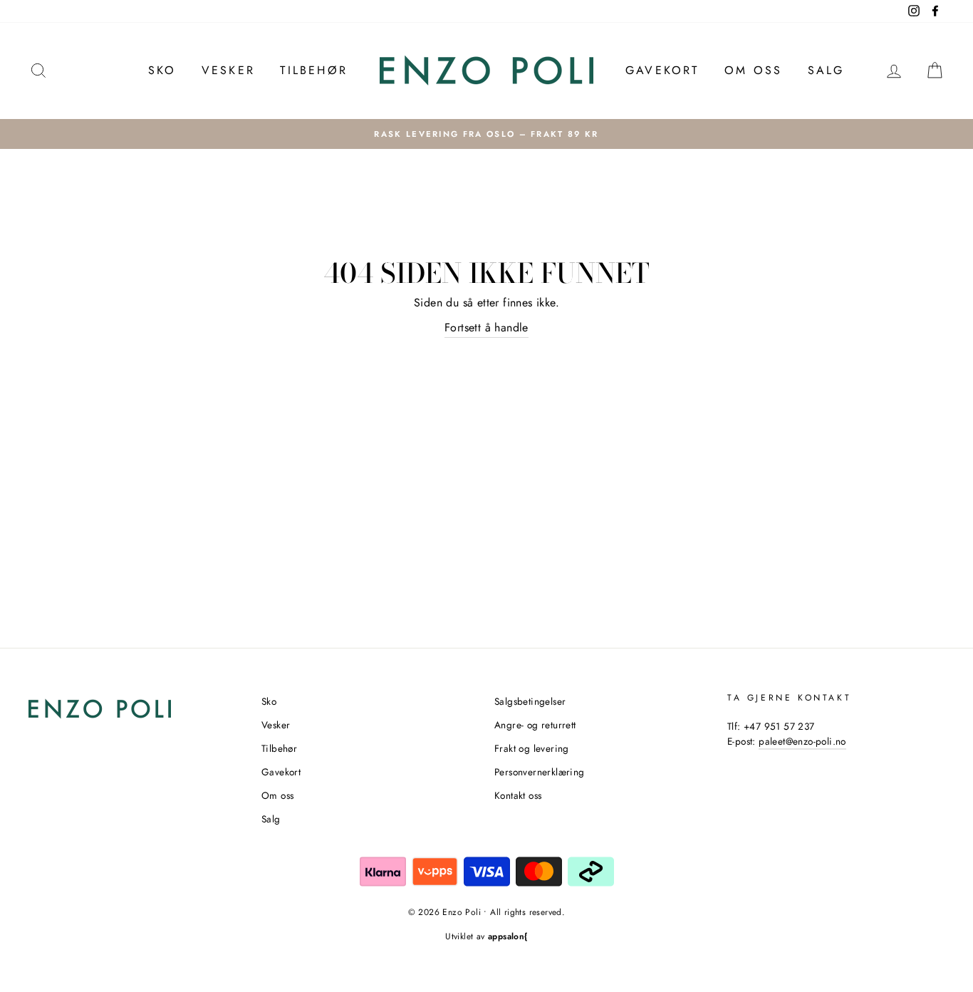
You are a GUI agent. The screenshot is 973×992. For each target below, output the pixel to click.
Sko (162, 70)
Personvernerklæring (539, 772)
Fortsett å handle (486, 327)
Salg (826, 70)
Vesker (228, 70)
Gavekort (662, 70)
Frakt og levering (531, 748)
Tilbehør (314, 70)
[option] (486, 134)
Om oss (753, 70)
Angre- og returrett (535, 725)
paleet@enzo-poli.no (802, 741)
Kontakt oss (517, 795)
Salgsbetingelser (530, 701)
